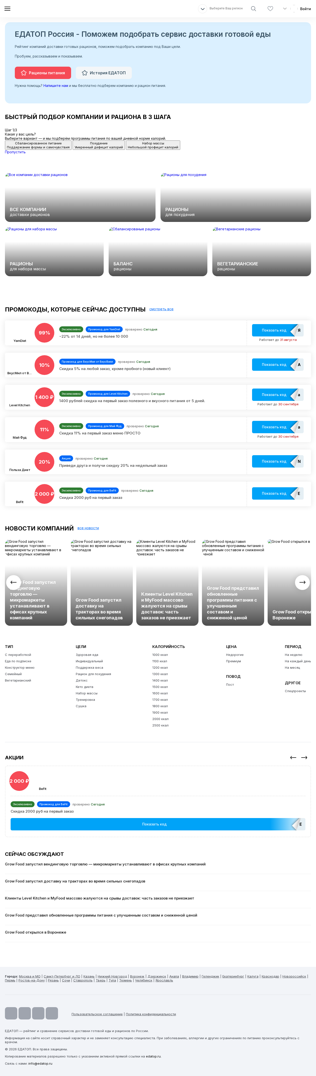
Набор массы (87, 693)
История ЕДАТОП (108, 72)
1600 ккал (160, 693)
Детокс (82, 680)
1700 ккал (160, 700)
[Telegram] (25, 1013)
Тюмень (125, 980)
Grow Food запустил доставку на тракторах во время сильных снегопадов (99, 608)
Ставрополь (83, 980)
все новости (88, 528)
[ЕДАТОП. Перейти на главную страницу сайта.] (39, 8)
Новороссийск (294, 976)
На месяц (292, 667)
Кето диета (84, 687)
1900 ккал (160, 712)
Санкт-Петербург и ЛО (62, 976)
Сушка (81, 706)
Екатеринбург (233, 976)
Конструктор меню (20, 667)
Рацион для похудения (93, 674)
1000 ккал (160, 655)
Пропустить (15, 152)
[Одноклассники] (38, 1013)
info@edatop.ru (40, 1063)
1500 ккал (160, 687)
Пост (230, 684)
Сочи (66, 980)
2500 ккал (160, 725)
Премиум (233, 661)
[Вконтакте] (52, 1013)
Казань (89, 976)
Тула (112, 980)
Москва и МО (29, 976)
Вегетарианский (18, 680)
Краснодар (270, 976)
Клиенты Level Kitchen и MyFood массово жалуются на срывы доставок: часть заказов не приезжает (167, 605)
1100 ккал (159, 661)
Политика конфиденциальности (151, 1014)
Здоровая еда (87, 655)
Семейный (13, 674)
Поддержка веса (89, 667)
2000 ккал (160, 719)
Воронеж (137, 976)
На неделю (293, 655)
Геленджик (210, 976)
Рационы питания (47, 72)
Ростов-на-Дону (32, 980)
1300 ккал (160, 674)
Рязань (53, 980)
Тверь (100, 980)
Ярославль (164, 980)
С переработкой (18, 655)
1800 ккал (160, 706)
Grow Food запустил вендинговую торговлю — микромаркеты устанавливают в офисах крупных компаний (33, 600)
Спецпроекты (295, 691)
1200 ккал (160, 667)
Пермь (10, 980)
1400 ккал (160, 680)
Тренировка (85, 700)
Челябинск (143, 980)
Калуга (252, 976)
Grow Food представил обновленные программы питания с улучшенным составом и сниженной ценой (233, 603)
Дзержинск (157, 976)
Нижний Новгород (112, 976)
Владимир (190, 976)
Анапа (174, 976)
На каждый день (298, 661)
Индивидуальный (89, 661)
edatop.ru (153, 1056)
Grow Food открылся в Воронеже (35, 932)
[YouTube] (11, 1013)
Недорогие (235, 655)
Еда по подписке (18, 661)
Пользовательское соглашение (97, 1014)
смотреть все (161, 309)
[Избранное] (270, 8)
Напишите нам (55, 85)
